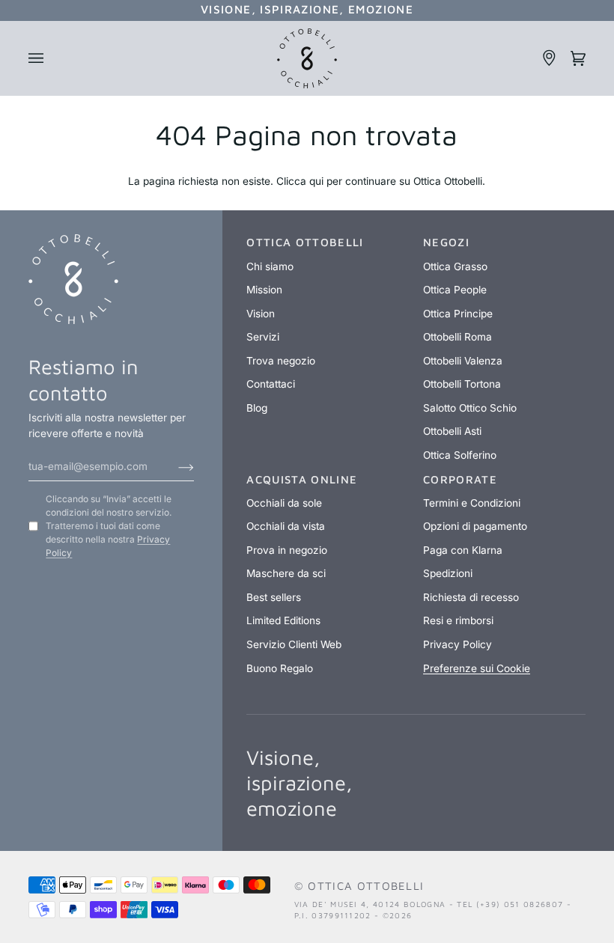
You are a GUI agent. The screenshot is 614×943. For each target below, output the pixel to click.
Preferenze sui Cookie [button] (476, 668)
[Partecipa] (174, 466)
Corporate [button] (460, 479)
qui (316, 181)
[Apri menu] (42, 58)
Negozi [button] (446, 242)
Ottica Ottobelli (366, 885)
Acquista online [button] (301, 479)
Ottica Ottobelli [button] (304, 242)
